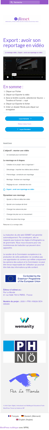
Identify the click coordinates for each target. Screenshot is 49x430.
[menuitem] (13, 416)
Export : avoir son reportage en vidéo (30, 52)
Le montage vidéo (11, 52)
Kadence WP (21, 408)
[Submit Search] (11, 2)
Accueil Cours (7, 143)
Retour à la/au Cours (24, 124)
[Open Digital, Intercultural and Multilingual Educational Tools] (22, 20)
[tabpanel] (24, 84)
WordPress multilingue (9, 427)
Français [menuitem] (15, 416)
